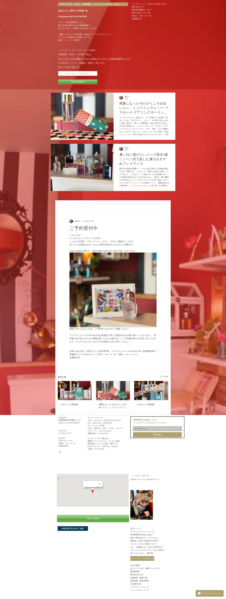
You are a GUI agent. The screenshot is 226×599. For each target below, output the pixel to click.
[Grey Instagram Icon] (59, 452)
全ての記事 (62, 205)
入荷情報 (75, 205)
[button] (165, 205)
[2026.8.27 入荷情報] (75, 390)
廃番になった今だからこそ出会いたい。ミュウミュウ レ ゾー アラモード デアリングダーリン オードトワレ (112, 406)
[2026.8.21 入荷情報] (151, 390)
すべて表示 (164, 376)
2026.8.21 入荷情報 (145, 404)
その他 (105, 205)
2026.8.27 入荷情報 (69, 404)
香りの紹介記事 (90, 205)
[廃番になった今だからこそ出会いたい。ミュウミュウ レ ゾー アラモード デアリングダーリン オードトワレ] (113, 390)
